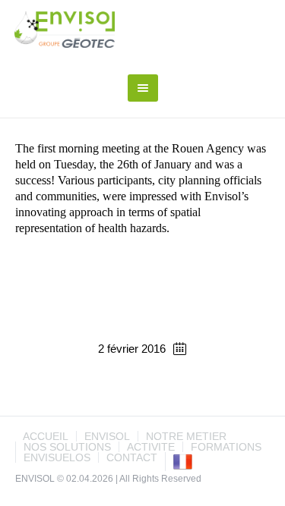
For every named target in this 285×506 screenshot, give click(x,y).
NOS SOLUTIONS (67, 447)
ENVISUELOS (57, 457)
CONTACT (131, 457)
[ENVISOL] (65, 29)
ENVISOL (107, 436)
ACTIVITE (151, 447)
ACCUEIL (45, 436)
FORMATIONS (226, 447)
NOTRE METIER (186, 436)
